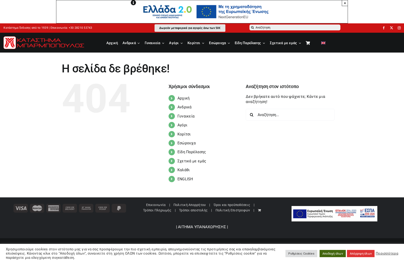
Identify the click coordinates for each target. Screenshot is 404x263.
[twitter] (391, 27)
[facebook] (383, 27)
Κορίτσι (184, 134)
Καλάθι (183, 170)
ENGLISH (185, 179)
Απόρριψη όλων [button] (361, 253)
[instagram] (399, 27)
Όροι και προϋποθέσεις (232, 205)
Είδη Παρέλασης (191, 152)
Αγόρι (182, 125)
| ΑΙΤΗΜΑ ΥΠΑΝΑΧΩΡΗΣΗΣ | (202, 226)
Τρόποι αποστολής (193, 210)
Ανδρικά (184, 107)
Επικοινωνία (156, 205)
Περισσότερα (387, 253)
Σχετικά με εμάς (191, 161)
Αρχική (183, 98)
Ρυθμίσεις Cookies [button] (301, 253)
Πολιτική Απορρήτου (189, 205)
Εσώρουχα (186, 143)
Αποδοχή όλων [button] (332, 253)
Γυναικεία (186, 116)
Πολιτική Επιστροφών (233, 210)
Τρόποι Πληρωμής (157, 210)
